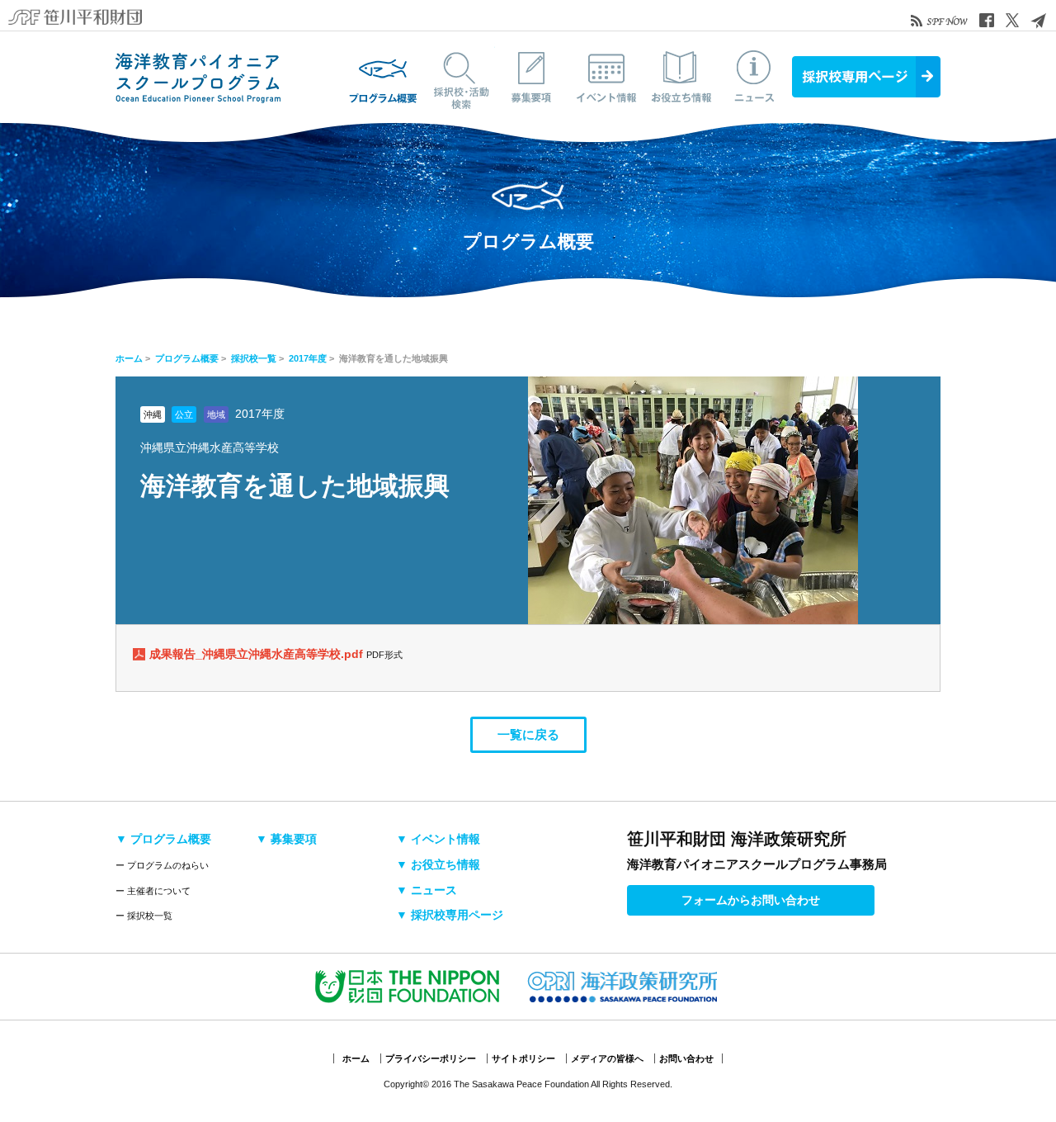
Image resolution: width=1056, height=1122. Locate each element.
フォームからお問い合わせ (750, 900)
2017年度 (308, 358)
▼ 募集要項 (286, 838)
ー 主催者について (153, 891)
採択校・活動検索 (458, 77)
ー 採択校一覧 (144, 916)
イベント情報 (606, 77)
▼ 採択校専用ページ (449, 914)
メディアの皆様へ (607, 1058)
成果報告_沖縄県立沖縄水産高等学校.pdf (257, 653)
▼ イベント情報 (438, 838)
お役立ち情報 (681, 77)
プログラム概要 (383, 77)
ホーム (129, 358)
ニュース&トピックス (755, 77)
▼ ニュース (426, 890)
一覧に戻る (528, 734)
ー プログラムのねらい (162, 865)
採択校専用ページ (866, 76)
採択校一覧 (253, 358)
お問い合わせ (686, 1058)
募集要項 (532, 77)
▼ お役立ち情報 (438, 864)
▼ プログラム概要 (163, 838)
